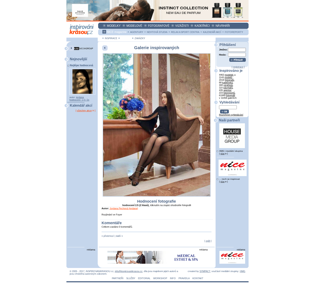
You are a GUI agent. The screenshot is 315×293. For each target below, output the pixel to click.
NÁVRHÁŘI (223, 25)
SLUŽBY (130, 278)
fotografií (230, 95)
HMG (242, 271)
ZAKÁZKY (140, 38)
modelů (228, 77)
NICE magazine (116, 32)
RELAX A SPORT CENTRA (185, 32)
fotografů (229, 80)
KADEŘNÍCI (202, 25)
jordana (80, 97)
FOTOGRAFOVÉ (159, 25)
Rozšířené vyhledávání (231, 114)
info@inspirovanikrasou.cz (128, 271)
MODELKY (114, 25)
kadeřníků (227, 82)
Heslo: (222, 54)
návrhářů (228, 87)
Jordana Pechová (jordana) (124, 208)
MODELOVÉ (134, 25)
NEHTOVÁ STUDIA (157, 32)
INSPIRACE (111, 38)
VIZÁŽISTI (182, 25)
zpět (208, 241)
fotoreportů (229, 92)
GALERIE (126, 38)
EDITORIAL (144, 278)
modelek (229, 75)
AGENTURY (136, 32)
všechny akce (84, 110)
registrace (238, 67)
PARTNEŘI (117, 278)
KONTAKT (197, 278)
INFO (173, 278)
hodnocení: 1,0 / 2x (79, 100)
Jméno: (223, 49)
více (222, 153)
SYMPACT (205, 271)
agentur (227, 90)
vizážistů (228, 85)
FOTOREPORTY (234, 32)
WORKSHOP (160, 278)
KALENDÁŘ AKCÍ (212, 32)
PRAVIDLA (184, 278)
